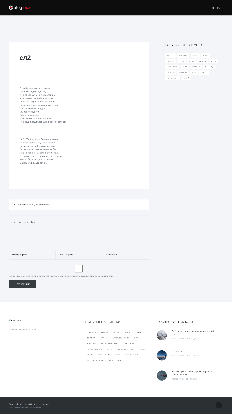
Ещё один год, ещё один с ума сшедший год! (193, 333)
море (133, 349)
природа (196, 67)
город (195, 55)
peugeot (104, 332)
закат (205, 55)
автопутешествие (121, 338)
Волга (116, 332)
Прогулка (177, 351)
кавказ (110, 349)
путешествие (104, 355)
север (117, 355)
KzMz (183, 339)
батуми (137, 338)
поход (90, 355)
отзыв (143, 349)
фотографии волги (95, 360)
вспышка (183, 55)
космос (170, 61)
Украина (103, 338)
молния (202, 61)
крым (182, 61)
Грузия (127, 332)
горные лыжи (128, 344)
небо (213, 61)
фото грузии (115, 360)
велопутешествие (109, 344)
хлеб (194, 72)
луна (191, 61)
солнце (170, 72)
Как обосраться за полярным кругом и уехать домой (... (192, 373)
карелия (122, 349)
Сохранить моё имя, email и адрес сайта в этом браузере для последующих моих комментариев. (61, 275)
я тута (216, 8)
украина (183, 72)
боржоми (91, 344)
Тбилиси (91, 338)
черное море (172, 78)
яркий (186, 78)
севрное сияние (132, 355)
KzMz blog (23, 404)
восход (170, 55)
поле (185, 67)
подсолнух (172, 67)
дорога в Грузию (94, 349)
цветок (204, 72)
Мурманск (139, 332)
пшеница (209, 67)
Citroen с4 (91, 332)
